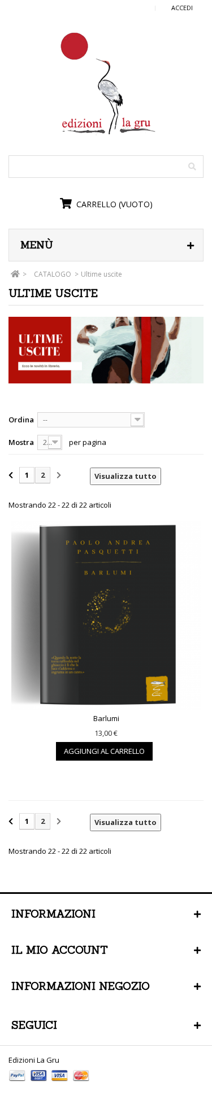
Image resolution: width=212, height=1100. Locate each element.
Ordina (21, 419)
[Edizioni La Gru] (106, 84)
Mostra (21, 442)
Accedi (182, 7)
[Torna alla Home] (15, 274)
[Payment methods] (49, 1082)
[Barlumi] (106, 615)
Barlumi (106, 718)
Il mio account (59, 950)
